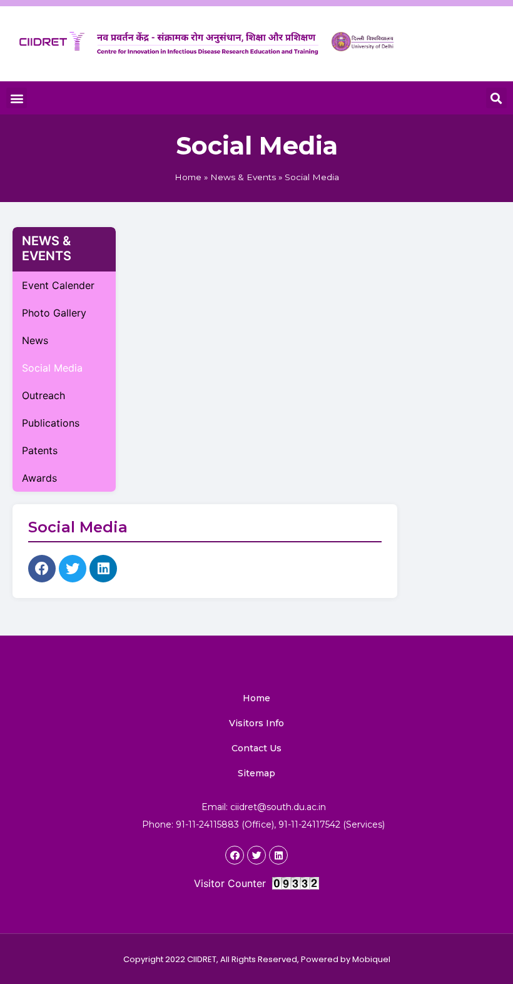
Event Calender (58, 285)
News (35, 340)
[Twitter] (72, 568)
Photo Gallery (54, 313)
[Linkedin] (103, 568)
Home (188, 177)
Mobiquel (371, 959)
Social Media (52, 368)
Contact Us (256, 748)
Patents (40, 450)
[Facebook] (42, 568)
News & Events (243, 177)
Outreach (43, 395)
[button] (16, 98)
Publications (50, 423)
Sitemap (256, 773)
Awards (39, 478)
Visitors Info (256, 723)
